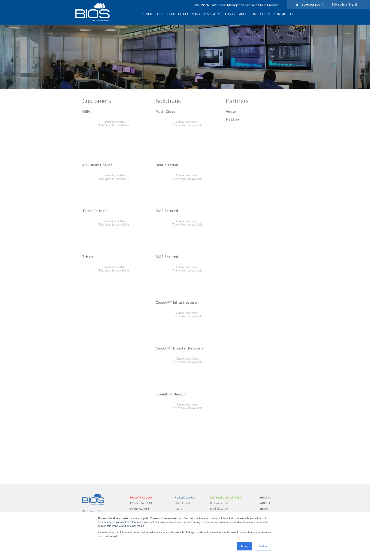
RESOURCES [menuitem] (261, 14)
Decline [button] (262, 546)
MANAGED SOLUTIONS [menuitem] (226, 497)
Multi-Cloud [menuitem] (182, 503)
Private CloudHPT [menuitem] (141, 503)
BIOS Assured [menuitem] (219, 503)
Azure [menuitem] (178, 508)
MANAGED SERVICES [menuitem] (206, 14)
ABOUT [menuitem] (244, 14)
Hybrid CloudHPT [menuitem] (141, 508)
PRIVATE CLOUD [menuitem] (153, 14)
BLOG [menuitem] (264, 508)
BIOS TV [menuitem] (229, 14)
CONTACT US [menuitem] (283, 14)
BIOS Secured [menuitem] (219, 508)
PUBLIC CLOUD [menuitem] (177, 14)
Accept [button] (245, 546)
